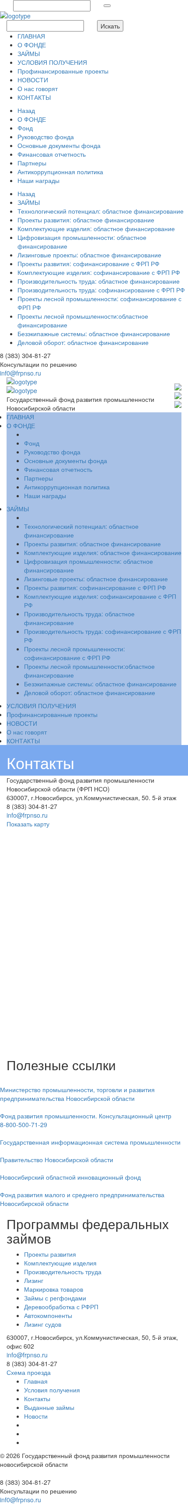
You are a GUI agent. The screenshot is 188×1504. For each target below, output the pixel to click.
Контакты (37, 1398)
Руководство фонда (45, 136)
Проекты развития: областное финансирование (85, 219)
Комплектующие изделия (60, 1262)
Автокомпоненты (48, 1315)
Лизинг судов (42, 1324)
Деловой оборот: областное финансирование (83, 342)
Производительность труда (62, 1271)
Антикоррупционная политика (60, 171)
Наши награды (38, 180)
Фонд (25, 127)
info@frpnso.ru (27, 815)
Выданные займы (49, 1407)
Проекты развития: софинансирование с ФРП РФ (88, 263)
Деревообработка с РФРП (61, 1306)
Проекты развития (50, 1254)
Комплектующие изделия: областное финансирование (96, 228)
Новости (36, 1416)
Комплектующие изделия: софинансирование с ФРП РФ (98, 272)
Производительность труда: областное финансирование (98, 281)
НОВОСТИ (32, 79)
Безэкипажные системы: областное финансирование (93, 333)
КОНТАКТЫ (34, 97)
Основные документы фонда (59, 145)
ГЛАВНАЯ (31, 36)
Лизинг (33, 1280)
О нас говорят (37, 88)
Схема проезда (29, 1372)
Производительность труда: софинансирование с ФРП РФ (101, 289)
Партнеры (31, 162)
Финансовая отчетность (51, 154)
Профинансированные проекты (62, 71)
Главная (36, 1381)
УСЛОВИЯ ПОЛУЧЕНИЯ (52, 62)
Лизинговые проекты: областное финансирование (89, 254)
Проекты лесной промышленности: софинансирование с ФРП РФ (74, 653)
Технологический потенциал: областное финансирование (100, 211)
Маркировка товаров (53, 1289)
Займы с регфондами (55, 1297)
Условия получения (52, 1389)
